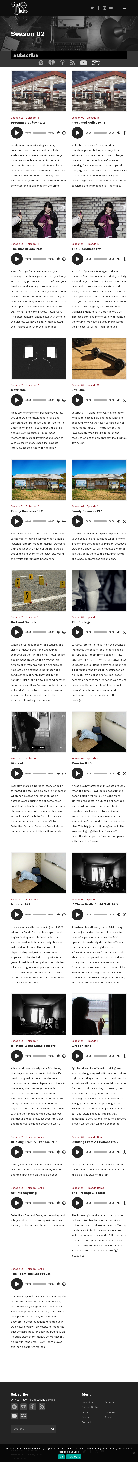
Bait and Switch (23, 622)
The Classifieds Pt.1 (87, 249)
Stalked (17, 763)
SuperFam (111, 1402)
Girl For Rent (81, 1045)
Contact (86, 1422)
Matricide (18, 390)
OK (61, 1457)
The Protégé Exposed (88, 1193)
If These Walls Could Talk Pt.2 (95, 904)
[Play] (17, 133)
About (108, 1417)
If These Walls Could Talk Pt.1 (33, 1045)
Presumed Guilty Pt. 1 (88, 122)
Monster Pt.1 (20, 904)
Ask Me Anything (24, 1193)
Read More (74, 1457)
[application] (38, 133)
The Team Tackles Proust (31, 1273)
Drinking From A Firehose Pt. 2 (95, 1142)
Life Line (78, 390)
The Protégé (81, 622)
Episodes (87, 1402)
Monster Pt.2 (82, 763)
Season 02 (17, 117)
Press (85, 1417)
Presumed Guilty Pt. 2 (28, 122)
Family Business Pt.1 (87, 511)
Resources (111, 1412)
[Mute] (58, 132)
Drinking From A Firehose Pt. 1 (34, 1142)
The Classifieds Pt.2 (26, 249)
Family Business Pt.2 (27, 511)
